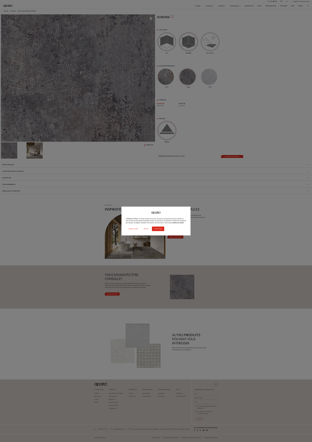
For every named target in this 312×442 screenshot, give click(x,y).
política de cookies (178, 222)
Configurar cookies (133, 228)
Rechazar (146, 228)
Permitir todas (158, 228)
